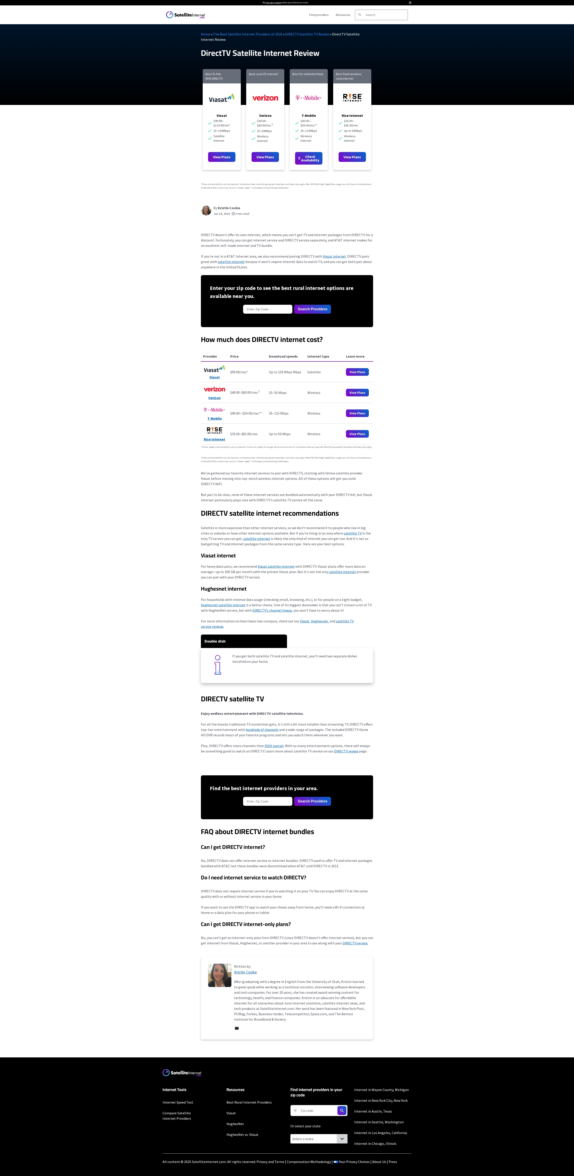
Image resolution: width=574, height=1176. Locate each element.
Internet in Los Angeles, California (380, 1132)
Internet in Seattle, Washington (379, 1122)
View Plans (221, 157)
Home (205, 34)
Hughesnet (319, 621)
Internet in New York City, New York (381, 1100)
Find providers (319, 15)
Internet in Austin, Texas (373, 1111)
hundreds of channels (262, 729)
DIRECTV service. (355, 943)
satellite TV (353, 533)
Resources (343, 15)
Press (393, 1161)
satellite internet (231, 261)
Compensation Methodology (309, 1161)
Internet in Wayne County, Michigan (381, 1089)
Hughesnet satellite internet (223, 605)
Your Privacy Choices (354, 1161)
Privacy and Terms (270, 1161)
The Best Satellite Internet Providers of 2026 (247, 34)
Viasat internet (334, 256)
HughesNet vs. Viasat (242, 1134)
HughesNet (235, 1124)
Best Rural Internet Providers (249, 1102)
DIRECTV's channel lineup (272, 610)
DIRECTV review (346, 751)
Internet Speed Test (178, 1102)
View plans (357, 393)
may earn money (274, 2)
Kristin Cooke (229, 208)
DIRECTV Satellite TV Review (307, 34)
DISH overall (274, 745)
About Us (379, 1161)
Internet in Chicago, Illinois (375, 1143)
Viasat (304, 621)
